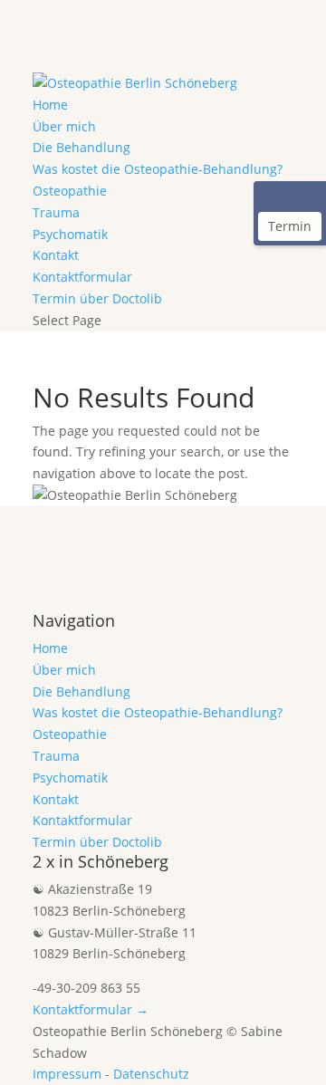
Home (50, 104)
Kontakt (56, 255)
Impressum (67, 1073)
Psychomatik (70, 234)
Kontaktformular (82, 276)
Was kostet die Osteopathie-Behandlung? (158, 169)
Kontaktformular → (91, 1009)
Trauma (56, 212)
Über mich (64, 126)
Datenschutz (151, 1073)
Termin (290, 226)
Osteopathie (70, 190)
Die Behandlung (81, 147)
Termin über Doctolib (97, 298)
